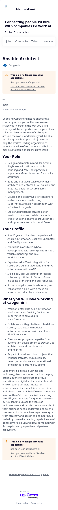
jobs (8, 41)
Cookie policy (36, 503)
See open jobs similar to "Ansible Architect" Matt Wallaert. (28, 88)
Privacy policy (22, 503)
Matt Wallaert (25, 9)
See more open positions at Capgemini (29, 474)
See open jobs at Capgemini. (25, 82)
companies (21, 41)
